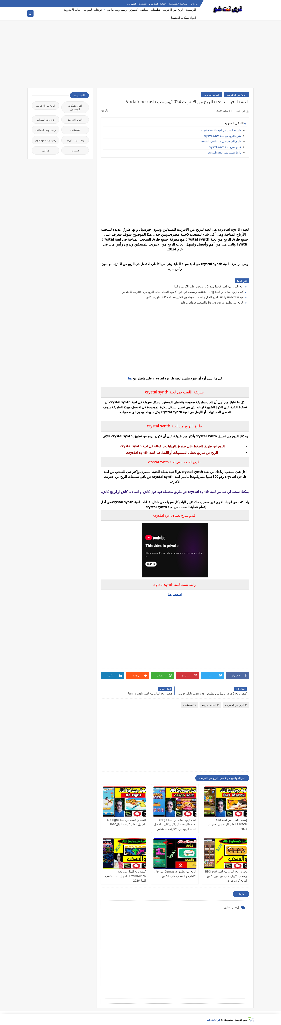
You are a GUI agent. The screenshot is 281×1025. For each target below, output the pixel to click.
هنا (130, 378)
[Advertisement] (140, 56)
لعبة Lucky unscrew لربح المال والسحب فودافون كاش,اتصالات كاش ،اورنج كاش (195, 297)
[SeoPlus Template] (251, 1019)
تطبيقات (155, 10)
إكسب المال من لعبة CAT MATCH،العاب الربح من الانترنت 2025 (227, 824)
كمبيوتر (133, 10)
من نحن (193, 3)
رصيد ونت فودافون (45, 140)
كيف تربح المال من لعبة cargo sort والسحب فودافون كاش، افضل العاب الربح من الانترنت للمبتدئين (175, 824)
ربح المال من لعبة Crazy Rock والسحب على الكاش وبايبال (208, 286)
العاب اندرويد (211, 95)
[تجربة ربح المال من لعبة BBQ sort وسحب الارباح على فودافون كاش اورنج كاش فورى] (225, 853)
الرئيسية (191, 10)
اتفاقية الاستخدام (157, 3)
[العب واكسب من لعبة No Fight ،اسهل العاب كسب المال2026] (124, 801)
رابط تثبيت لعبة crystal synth (224, 152)
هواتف (144, 10)
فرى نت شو (213, 1020)
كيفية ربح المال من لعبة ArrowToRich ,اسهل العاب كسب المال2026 (125, 875)
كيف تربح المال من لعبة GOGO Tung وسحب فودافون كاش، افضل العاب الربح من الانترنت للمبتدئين (183, 292)
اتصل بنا (142, 3)
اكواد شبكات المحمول (183, 18)
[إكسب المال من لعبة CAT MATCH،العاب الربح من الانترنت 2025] (225, 801)
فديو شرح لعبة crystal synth (225, 147)
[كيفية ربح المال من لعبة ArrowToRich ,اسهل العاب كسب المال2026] (124, 853)
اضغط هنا (175, 594)
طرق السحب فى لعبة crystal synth (221, 141)
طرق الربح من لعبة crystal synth (222, 136)
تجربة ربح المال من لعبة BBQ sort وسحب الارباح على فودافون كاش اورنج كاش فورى (226, 875)
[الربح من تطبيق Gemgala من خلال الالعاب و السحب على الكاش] (174, 853)
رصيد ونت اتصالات (45, 130)
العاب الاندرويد (72, 10)
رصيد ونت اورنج (75, 140)
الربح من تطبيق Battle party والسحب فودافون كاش (212, 302)
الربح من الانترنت (173, 10)
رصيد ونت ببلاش (117, 10)
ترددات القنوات (93, 10)
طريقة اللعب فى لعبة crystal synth (221, 130)
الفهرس (131, 3)
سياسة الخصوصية (178, 3)
